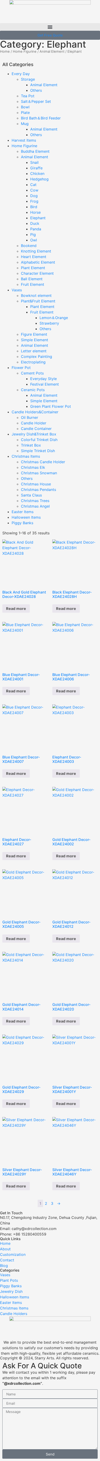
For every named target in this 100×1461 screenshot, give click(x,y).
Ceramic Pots (33, 389)
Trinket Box (31, 445)
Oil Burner (29, 417)
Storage (28, 79)
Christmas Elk (33, 467)
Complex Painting (36, 356)
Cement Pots (32, 373)
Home (5, 51)
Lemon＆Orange (54, 317)
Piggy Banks (22, 522)
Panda (35, 229)
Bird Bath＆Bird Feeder (41, 118)
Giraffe (36, 168)
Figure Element (34, 334)
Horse (35, 212)
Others (36, 90)
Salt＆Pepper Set (36, 101)
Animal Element (52, 51)
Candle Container (36, 428)
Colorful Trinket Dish (39, 439)
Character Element (37, 273)
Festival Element (44, 384)
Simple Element (34, 340)
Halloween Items (26, 517)
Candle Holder (33, 423)
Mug (25, 123)
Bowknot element (36, 295)
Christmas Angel (35, 506)
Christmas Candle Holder (43, 462)
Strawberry (49, 323)
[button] (50, 27)
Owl (33, 240)
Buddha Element (35, 151)
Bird (33, 206)
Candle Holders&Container (35, 412)
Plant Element (33, 267)
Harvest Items (24, 140)
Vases (17, 290)
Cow (34, 190)
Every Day (21, 73)
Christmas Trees (35, 500)
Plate (25, 112)
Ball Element (32, 279)
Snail (34, 162)
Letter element (34, 351)
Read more (16, 608)
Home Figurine (25, 51)
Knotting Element (36, 251)
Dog (34, 195)
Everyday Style (43, 378)
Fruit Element (32, 284)
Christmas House (36, 484)
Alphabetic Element (38, 262)
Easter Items (22, 511)
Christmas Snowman (39, 473)
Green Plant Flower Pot (50, 406)
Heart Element (33, 256)
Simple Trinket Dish (38, 450)
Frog (34, 201)
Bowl (25, 107)
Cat (33, 184)
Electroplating (33, 362)
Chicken (37, 173)
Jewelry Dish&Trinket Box (34, 434)
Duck (34, 223)
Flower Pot (21, 367)
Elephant (38, 218)
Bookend (29, 245)
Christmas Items (26, 456)
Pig (33, 234)
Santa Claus (31, 495)
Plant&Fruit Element (38, 301)
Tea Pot (27, 96)
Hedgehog (39, 179)
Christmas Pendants (38, 489)
